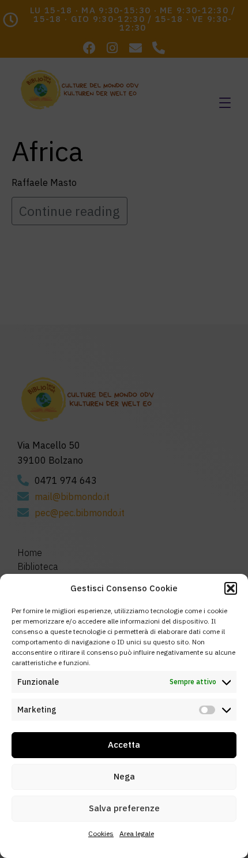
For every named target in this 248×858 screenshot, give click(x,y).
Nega (124, 776)
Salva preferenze (124, 808)
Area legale (136, 833)
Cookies (101, 833)
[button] (230, 588)
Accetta (124, 744)
